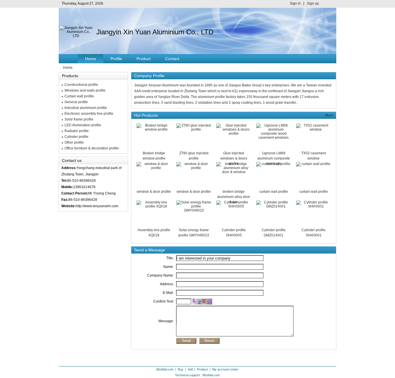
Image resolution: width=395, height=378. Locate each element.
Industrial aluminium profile (85, 108)
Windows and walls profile (85, 90)
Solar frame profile (78, 119)
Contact (172, 58)
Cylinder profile (76, 137)
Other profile (74, 142)
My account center (225, 369)
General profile (76, 102)
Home (90, 58)
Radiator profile (76, 131)
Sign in (295, 3)
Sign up (313, 3)
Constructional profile (81, 85)
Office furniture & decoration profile (91, 148)
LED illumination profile (82, 125)
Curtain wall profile (79, 96)
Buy (180, 369)
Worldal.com (164, 369)
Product (143, 58)
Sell (190, 369)
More (329, 115)
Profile (116, 58)
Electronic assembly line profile (88, 114)
